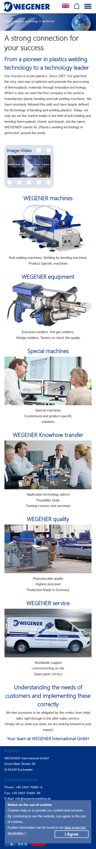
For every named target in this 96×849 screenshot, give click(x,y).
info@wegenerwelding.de (33, 798)
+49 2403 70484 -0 (28, 787)
